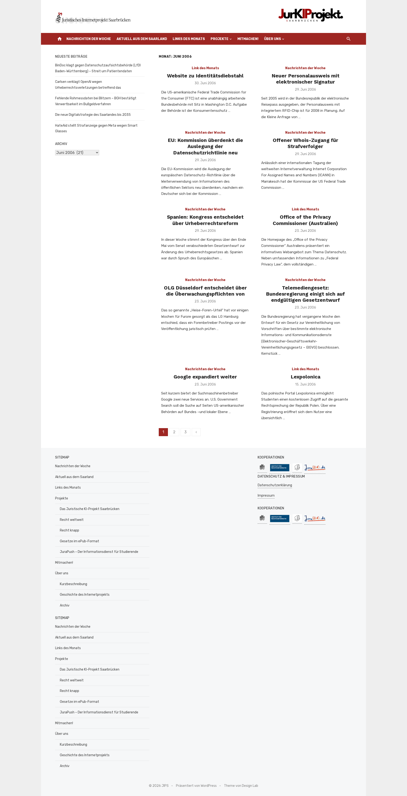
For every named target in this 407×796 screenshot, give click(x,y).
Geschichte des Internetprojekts (85, 595)
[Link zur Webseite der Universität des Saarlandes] (262, 470)
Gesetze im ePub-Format (79, 541)
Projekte (219, 39)
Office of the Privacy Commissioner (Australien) (305, 220)
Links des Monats (189, 39)
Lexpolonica (305, 377)
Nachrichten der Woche (88, 39)
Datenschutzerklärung (275, 485)
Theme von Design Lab (241, 786)
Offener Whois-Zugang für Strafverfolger (305, 143)
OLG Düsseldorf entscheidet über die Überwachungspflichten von (205, 291)
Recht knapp (69, 530)
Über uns (272, 39)
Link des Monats (205, 68)
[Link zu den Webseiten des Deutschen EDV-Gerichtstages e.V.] (297, 470)
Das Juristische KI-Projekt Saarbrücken (89, 509)
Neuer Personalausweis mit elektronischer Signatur (305, 79)
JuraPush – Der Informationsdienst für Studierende (99, 552)
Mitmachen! (247, 39)
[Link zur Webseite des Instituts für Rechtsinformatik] (279, 471)
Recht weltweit (72, 520)
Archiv (64, 605)
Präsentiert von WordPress (196, 786)
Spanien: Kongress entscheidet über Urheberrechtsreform (205, 220)
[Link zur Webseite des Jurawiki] (315, 471)
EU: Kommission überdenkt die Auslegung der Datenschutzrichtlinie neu (205, 146)
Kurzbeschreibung (73, 584)
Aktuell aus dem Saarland (142, 39)
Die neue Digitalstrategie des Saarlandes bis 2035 (93, 115)
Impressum (266, 496)
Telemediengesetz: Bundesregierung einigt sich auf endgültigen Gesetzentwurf (305, 294)
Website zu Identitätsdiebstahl (205, 76)
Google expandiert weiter (205, 377)
